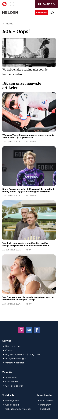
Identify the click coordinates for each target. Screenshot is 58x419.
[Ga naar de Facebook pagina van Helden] (37, 330)
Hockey (28, 303)
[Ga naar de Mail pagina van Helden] (29, 330)
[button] (46, 4)
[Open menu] (52, 12)
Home (9, 23)
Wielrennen (30, 141)
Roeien (27, 249)
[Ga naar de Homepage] (10, 12)
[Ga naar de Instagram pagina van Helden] (21, 330)
